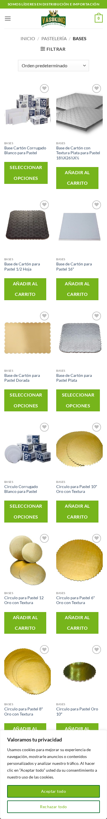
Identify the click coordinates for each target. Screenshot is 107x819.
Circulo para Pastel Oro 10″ (77, 711)
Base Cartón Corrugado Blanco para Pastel (25, 150)
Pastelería (54, 38)
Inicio (28, 38)
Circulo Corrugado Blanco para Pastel (21, 489)
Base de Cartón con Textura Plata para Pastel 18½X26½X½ (78, 153)
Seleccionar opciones (26, 172)
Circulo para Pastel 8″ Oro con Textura (23, 711)
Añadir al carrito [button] (77, 178)
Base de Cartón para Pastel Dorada (22, 378)
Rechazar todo (53, 806)
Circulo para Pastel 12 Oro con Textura (24, 600)
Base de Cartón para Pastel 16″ (74, 266)
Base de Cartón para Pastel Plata (74, 378)
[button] (7, 18)
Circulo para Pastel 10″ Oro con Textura (76, 489)
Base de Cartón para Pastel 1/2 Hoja (22, 266)
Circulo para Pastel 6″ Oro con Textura (75, 600)
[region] (53, 774)
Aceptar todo (53, 791)
